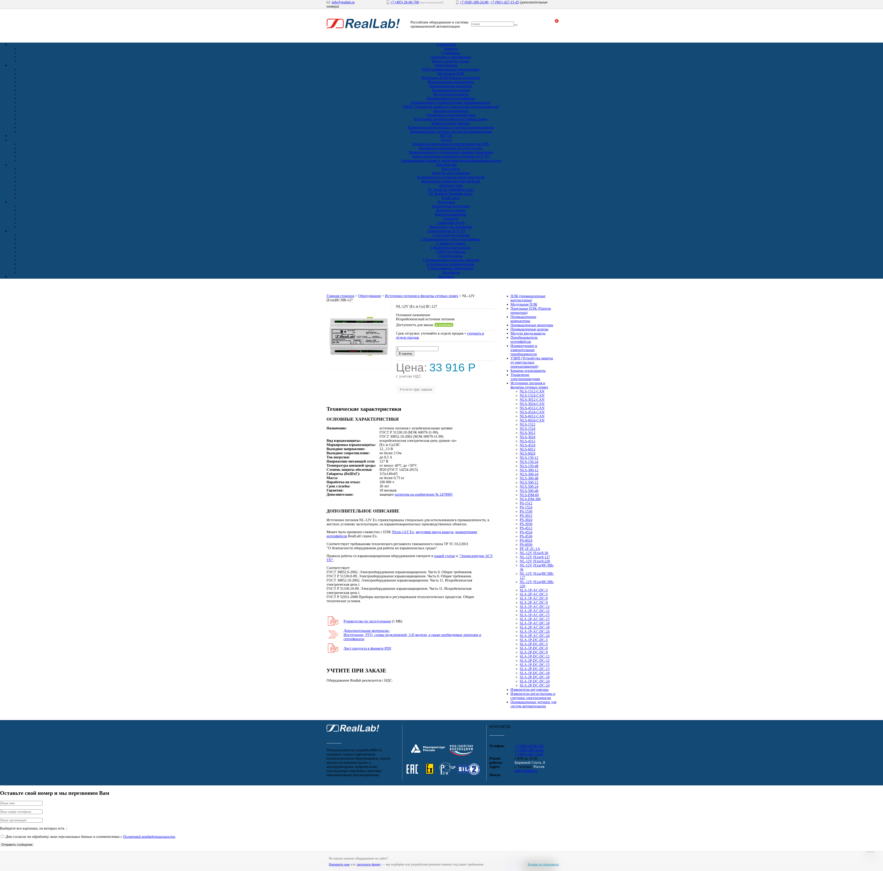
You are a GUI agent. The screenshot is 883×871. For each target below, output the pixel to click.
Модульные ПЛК (450, 73)
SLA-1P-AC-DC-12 (535, 607)
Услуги (446, 140)
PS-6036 (526, 545)
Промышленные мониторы (450, 86)
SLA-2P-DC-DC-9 (534, 652)
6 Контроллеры (451, 256)
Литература (451, 272)
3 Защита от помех (450, 243)
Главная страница (340, 296)
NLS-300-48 (529, 478)
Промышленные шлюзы (451, 90)
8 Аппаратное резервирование (451, 264)
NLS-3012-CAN (532, 400)
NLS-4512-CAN (532, 408)
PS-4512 (526, 528)
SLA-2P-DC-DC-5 (534, 644)
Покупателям (446, 165)
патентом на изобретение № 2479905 (424, 494)
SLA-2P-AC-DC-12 (535, 611)
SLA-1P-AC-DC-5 (534, 590)
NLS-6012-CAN (532, 416)
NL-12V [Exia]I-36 (534, 553)
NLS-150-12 (529, 458)
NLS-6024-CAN (532, 420)
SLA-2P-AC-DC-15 (535, 619)
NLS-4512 (527, 441)
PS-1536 (526, 511)
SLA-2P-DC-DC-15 (535, 669)
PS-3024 (526, 520)
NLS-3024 (527, 437)
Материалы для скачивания (450, 227)
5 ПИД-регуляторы (451, 252)
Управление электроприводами (451, 115)
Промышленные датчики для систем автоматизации (451, 131)
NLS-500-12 (529, 482)
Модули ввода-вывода (450, 94)
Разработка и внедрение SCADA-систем (450, 148)
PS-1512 (526, 503)
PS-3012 (526, 516)
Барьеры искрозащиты (450, 111)
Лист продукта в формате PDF (367, 648)
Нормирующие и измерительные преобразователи (450, 102)
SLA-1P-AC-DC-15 (535, 615)
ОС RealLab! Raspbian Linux (451, 194)
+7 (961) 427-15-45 (504, 2)
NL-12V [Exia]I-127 (535, 557)
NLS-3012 (527, 433)
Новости (451, 49)
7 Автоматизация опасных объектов (450, 260)
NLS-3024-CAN (532, 404)
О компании (446, 44)
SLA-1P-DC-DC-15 (535, 665)
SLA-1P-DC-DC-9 (534, 648)
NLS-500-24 (529, 487)
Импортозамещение (450, 214)
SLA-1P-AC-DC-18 (535, 623)
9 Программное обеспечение (450, 268)
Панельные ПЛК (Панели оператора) (450, 78)
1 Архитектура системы (451, 235)
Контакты (446, 276)
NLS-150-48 (529, 466)
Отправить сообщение (16, 844)
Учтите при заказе (415, 389)
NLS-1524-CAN (532, 395)
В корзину (405, 353)
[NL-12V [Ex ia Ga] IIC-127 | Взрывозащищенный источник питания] (359, 368)
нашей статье (444, 556)
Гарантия (451, 218)
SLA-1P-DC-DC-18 (535, 673)
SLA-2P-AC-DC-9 (534, 603)
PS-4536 (526, 536)
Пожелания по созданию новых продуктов (451, 177)
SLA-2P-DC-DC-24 (535, 685)
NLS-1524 (527, 429)
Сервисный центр (451, 223)
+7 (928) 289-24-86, (474, 2)
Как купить (451, 169)
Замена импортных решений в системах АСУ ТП (451, 156)
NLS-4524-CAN (532, 412)
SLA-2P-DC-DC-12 (535, 661)
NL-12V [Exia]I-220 (535, 561)
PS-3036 (526, 524)
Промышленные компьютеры (450, 82)
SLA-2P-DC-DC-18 (535, 677)
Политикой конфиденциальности (149, 837)
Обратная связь (451, 185)
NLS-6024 (527, 453)
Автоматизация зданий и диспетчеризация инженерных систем (451, 160)
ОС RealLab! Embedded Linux (451, 189)
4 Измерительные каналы (451, 247)
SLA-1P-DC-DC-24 (535, 681)
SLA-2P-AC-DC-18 (535, 627)
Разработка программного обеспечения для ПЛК (451, 144)
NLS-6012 (527, 449)
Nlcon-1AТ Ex (403, 532)
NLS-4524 (527, 445)
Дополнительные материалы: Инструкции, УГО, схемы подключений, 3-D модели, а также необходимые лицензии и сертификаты (412, 635)
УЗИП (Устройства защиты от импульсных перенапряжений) (451, 107)
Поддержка (446, 202)
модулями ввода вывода (434, 532)
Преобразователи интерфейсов (451, 98)
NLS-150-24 (529, 462)
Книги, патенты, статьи (450, 61)
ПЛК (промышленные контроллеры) (450, 69)
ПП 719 (446, 136)
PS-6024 (526, 540)
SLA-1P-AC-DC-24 (535, 632)
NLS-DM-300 (530, 499)
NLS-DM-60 (529, 495)
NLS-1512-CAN (532, 391)
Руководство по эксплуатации (367, 621)
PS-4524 (526, 532)
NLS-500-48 (529, 491)
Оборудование (446, 65)
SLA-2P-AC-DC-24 (535, 636)
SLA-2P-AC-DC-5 (534, 594)
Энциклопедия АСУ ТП (446, 231)
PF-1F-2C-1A (530, 549)
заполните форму (369, 864)
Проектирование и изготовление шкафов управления (451, 152)
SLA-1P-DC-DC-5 (534, 640)
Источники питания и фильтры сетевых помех (450, 119)
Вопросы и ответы (450, 210)
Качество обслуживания (451, 173)
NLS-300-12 (529, 470)
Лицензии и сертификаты (450, 57)
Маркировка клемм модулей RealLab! (450, 181)
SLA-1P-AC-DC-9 (534, 598)
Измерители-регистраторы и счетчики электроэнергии (451, 127)
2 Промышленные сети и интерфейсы (451, 239)
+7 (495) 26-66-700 (404, 2)
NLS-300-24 (529, 474)
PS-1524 (526, 507)
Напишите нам (339, 864)
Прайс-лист (451, 198)
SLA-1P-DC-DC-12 (535, 656)
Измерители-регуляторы (451, 123)
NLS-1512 (527, 424)
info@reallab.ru (343, 2)
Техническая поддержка (451, 206)
